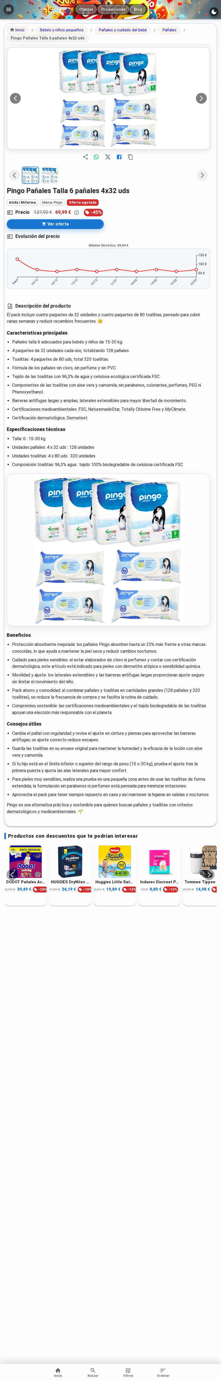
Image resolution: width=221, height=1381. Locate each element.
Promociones (113, 9)
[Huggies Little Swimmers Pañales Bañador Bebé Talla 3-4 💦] (114, 862)
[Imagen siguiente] (201, 98)
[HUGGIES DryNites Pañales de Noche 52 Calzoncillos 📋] (70, 862)
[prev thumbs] (14, 175)
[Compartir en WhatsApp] (96, 157)
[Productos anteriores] (11, 874)
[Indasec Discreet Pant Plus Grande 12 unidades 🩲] (159, 862)
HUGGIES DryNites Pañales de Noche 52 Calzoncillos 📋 (70, 882)
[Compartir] (85, 156)
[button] (18, 30)
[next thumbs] (202, 175)
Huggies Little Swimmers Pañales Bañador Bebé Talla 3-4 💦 (114, 882)
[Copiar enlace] (130, 157)
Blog (138, 9)
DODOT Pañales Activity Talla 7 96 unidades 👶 (25, 882)
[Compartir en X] (108, 157)
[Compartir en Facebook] (119, 157)
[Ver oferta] (108, 98)
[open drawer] (8, 9)
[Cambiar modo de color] (214, 12)
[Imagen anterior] (15, 98)
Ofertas (86, 9)
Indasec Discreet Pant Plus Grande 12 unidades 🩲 (159, 882)
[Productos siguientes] (209, 874)
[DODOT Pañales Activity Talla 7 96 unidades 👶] (25, 862)
